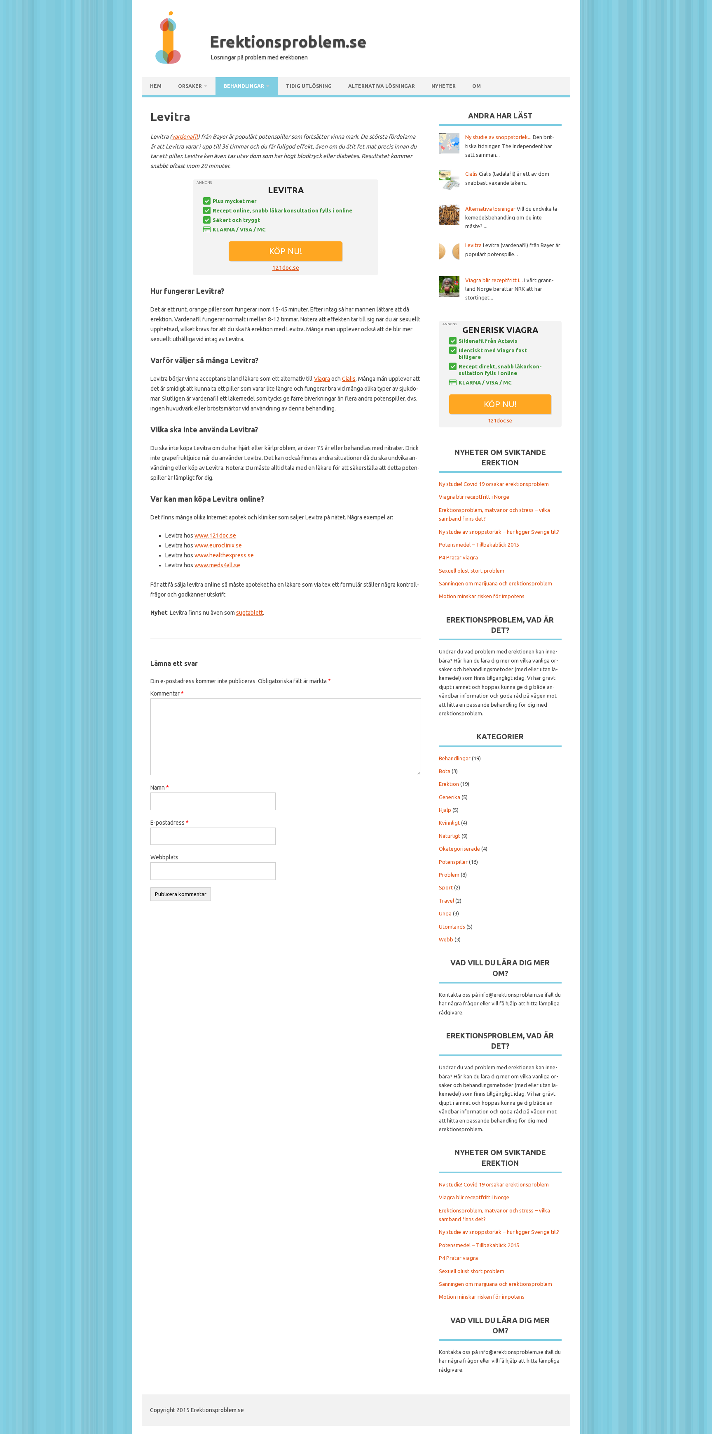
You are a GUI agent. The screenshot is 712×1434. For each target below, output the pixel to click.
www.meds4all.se (217, 565)
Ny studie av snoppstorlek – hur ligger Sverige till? (499, 532)
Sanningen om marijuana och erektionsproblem (495, 583)
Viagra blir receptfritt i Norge (474, 497)
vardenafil (185, 136)
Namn (159, 787)
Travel (446, 900)
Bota (444, 771)
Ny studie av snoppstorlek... (498, 137)
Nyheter (443, 86)
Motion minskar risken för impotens (482, 596)
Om (476, 86)
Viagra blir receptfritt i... (494, 280)
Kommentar (167, 693)
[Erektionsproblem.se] (168, 62)
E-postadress (169, 822)
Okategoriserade (459, 848)
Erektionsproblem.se (288, 41)
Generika (449, 797)
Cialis (349, 378)
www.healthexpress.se (224, 555)
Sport (446, 887)
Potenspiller (453, 862)
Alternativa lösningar (381, 86)
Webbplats (164, 857)
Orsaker (190, 86)
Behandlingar (244, 86)
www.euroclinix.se (218, 545)
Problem (449, 874)
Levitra (473, 245)
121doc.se (285, 267)
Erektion (449, 784)
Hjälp (445, 810)
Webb (446, 939)
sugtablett (249, 612)
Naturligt (449, 836)
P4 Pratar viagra (458, 557)
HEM (156, 86)
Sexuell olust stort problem (471, 570)
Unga (445, 913)
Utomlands (452, 926)
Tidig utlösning (309, 86)
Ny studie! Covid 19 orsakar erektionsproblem (494, 484)
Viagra (322, 378)
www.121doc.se (215, 535)
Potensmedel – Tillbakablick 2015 (479, 544)
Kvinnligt (449, 822)
